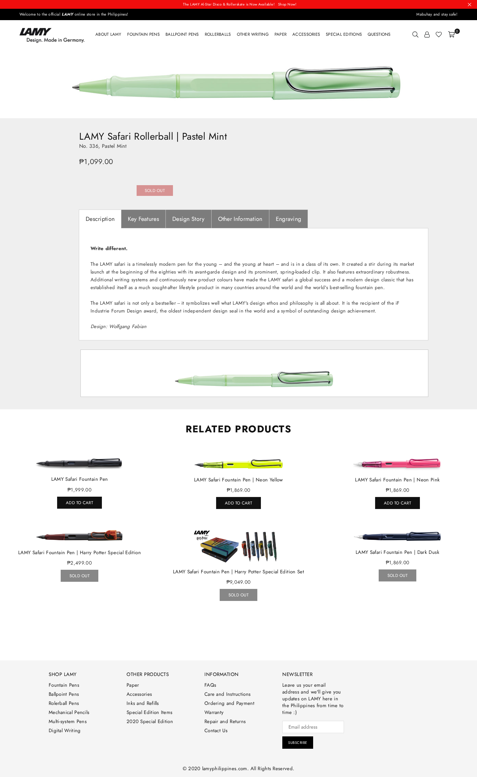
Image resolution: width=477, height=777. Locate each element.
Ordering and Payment (229, 703)
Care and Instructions (227, 694)
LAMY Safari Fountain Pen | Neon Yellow (238, 480)
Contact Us (215, 730)
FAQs (210, 685)
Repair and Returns (225, 721)
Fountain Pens (64, 685)
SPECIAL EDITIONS (344, 34)
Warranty (214, 712)
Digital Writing (65, 730)
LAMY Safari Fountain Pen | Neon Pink (397, 480)
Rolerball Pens (64, 703)
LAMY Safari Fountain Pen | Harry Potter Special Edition (79, 552)
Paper (281, 34)
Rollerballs (218, 34)
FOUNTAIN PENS (143, 34)
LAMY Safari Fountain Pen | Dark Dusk (397, 552)
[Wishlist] (439, 34)
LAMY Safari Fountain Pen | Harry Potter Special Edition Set (238, 572)
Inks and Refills (143, 703)
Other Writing (253, 34)
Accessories (306, 34)
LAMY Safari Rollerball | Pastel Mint (153, 136)
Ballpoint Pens (182, 34)
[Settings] (427, 34)
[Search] (415, 34)
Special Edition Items (149, 712)
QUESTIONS (379, 34)
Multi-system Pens (68, 721)
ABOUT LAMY (108, 34)
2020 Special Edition (150, 721)
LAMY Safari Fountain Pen (79, 479)
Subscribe (297, 742)
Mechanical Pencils (69, 712)
